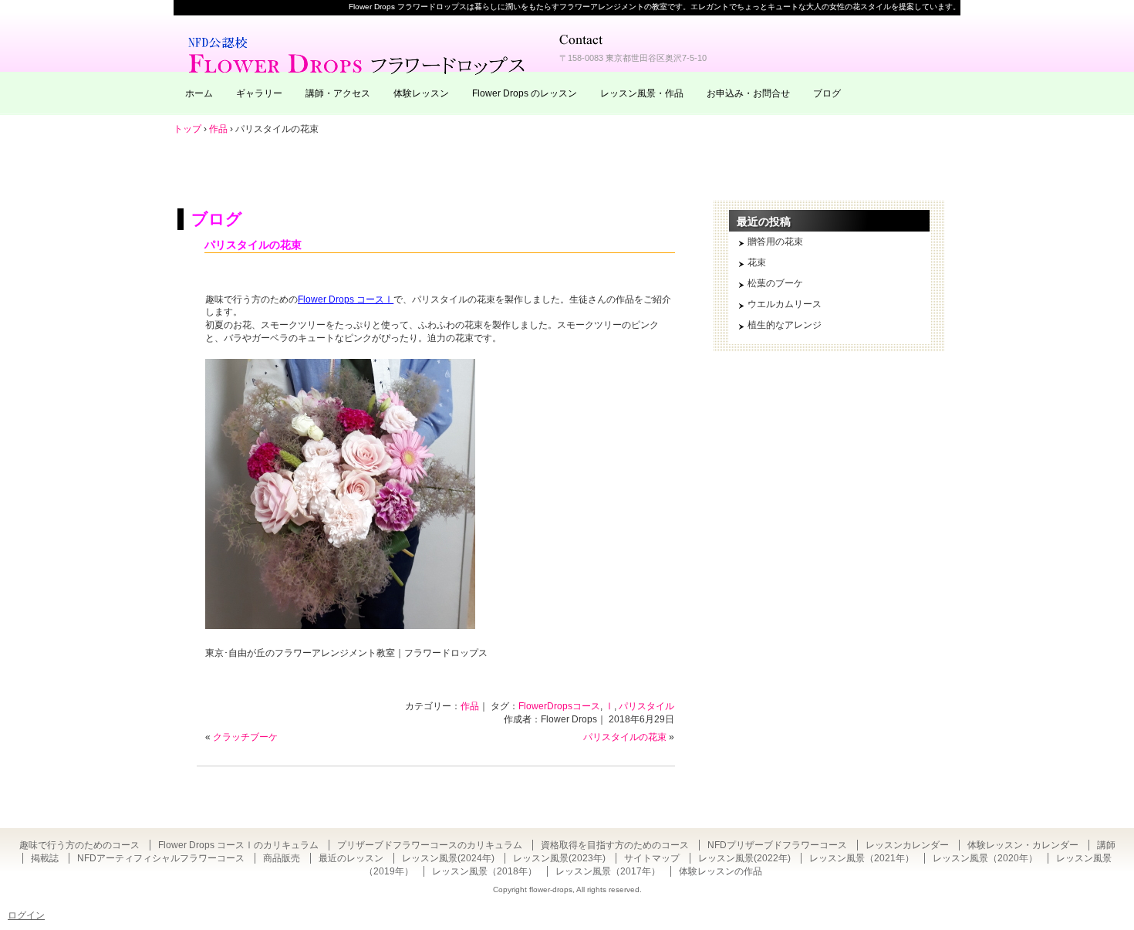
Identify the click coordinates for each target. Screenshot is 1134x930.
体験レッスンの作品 (720, 871)
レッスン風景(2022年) (744, 858)
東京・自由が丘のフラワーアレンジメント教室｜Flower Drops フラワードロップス (358, 54)
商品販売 (281, 858)
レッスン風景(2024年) (448, 858)
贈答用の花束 (775, 241)
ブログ (827, 93)
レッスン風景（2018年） (484, 871)
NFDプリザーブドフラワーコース (777, 845)
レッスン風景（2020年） (985, 858)
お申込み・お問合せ (748, 93)
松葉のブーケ (775, 283)
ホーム (199, 93)
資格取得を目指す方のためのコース (615, 845)
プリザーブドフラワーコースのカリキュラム (429, 845)
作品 (470, 706)
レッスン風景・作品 (641, 93)
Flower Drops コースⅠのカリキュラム (238, 845)
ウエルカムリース (785, 304)
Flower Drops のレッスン (524, 93)
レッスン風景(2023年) (559, 858)
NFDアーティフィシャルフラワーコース (161, 858)
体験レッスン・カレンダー (1022, 845)
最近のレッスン (351, 858)
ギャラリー (259, 93)
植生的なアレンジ (785, 325)
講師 (1106, 845)
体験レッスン (421, 93)
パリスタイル (646, 706)
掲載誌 (45, 858)
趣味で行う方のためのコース (79, 845)
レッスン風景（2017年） (607, 871)
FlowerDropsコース (559, 706)
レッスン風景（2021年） (861, 858)
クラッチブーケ (245, 737)
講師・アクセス (337, 93)
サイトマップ (652, 858)
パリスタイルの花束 (253, 244)
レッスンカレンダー (907, 845)
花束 (757, 262)
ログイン (26, 915)
